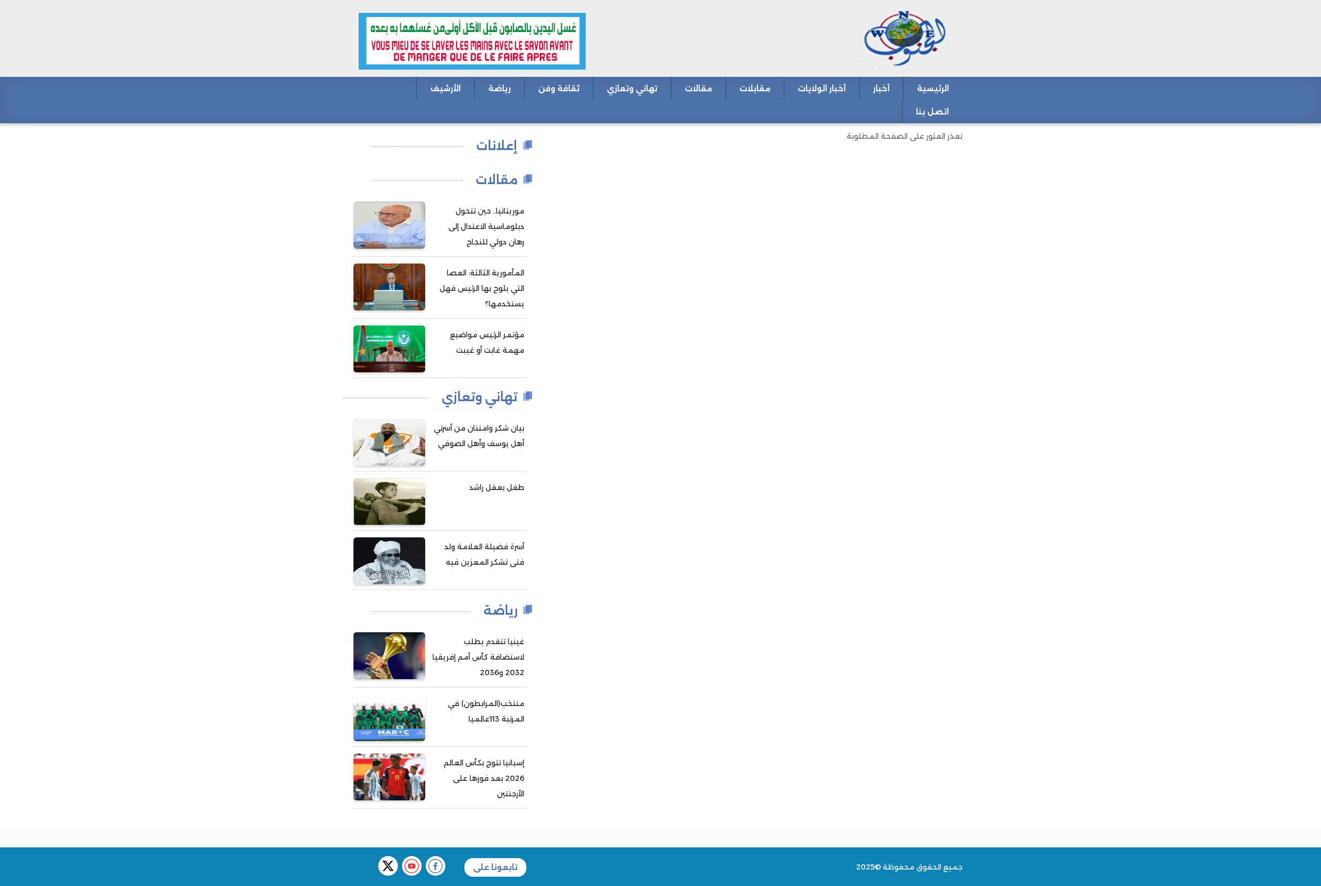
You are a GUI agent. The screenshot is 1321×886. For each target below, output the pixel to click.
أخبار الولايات (822, 88)
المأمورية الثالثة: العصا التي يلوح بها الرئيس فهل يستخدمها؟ (482, 288)
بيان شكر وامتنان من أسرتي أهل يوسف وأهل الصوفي (479, 435)
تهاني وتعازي (632, 88)
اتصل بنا (932, 112)
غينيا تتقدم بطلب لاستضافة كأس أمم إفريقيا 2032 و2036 (478, 657)
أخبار (881, 88)
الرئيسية (933, 88)
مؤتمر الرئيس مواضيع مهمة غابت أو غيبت (487, 342)
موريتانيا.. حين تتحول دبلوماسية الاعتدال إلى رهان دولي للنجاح (486, 226)
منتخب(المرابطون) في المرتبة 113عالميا (486, 711)
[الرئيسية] (872, 37)
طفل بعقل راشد (496, 487)
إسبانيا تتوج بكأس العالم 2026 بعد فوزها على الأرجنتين (484, 778)
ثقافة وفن (558, 88)
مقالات (698, 88)
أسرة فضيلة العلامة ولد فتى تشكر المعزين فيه (484, 554)
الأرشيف (445, 88)
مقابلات (754, 88)
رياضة (499, 88)
